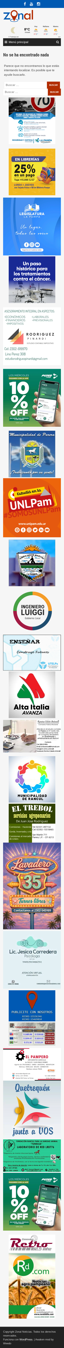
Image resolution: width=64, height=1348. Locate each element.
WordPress (25, 1339)
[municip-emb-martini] (32, 562)
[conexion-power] (32, 1243)
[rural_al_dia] (32, 1285)
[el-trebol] (32, 823)
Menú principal (18, 42)
